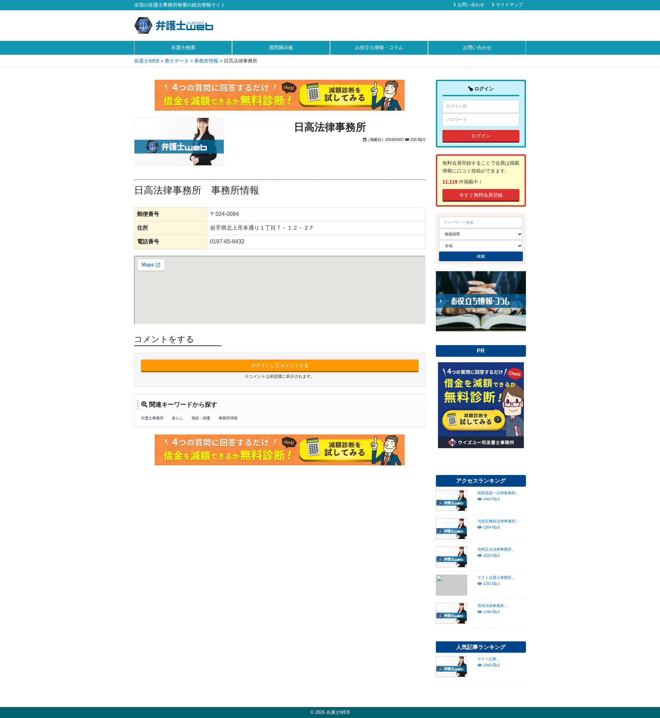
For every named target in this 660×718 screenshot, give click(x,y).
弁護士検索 (183, 47)
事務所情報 (228, 418)
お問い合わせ (470, 4)
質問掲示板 (281, 47)
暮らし (177, 418)
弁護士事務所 (152, 418)
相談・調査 (200, 418)
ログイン (481, 136)
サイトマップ (509, 4)
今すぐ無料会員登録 (481, 195)
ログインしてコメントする (280, 365)
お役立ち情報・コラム (379, 47)
